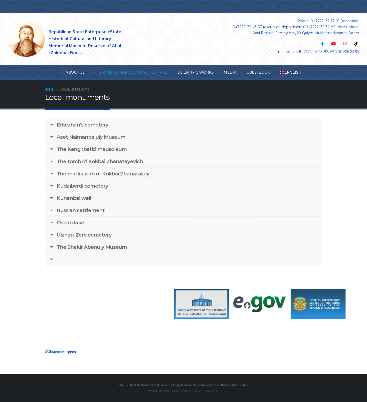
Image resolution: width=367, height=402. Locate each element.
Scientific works (196, 72)
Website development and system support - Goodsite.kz (183, 391)
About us (75, 72)
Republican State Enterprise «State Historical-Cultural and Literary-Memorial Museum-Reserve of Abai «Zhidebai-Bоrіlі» (84, 42)
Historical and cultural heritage (131, 72)
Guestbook (258, 72)
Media (230, 72)
